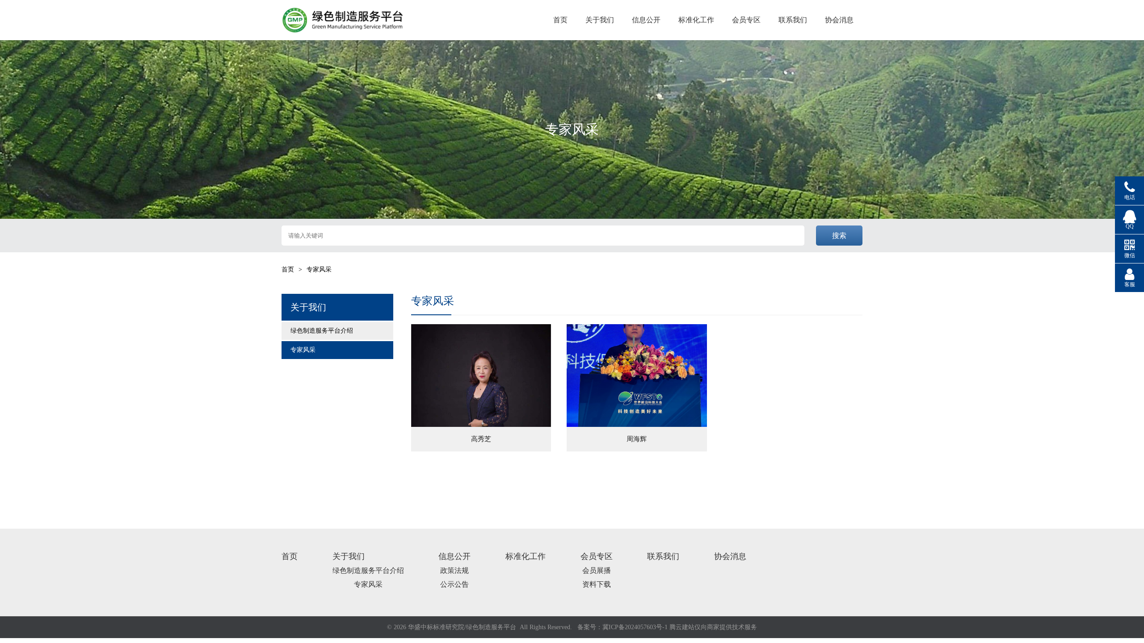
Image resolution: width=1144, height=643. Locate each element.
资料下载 (596, 584)
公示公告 (454, 584)
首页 (560, 20)
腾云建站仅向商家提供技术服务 (713, 627)
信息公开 (646, 20)
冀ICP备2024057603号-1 (635, 627)
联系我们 (792, 20)
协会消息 (839, 20)
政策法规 (454, 570)
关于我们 (599, 20)
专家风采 (302, 350)
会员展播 (596, 570)
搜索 (839, 235)
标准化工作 (696, 20)
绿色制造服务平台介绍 (321, 330)
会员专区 (746, 20)
